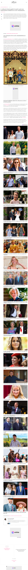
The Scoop (7, 105)
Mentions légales (7, 549)
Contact (14, 561)
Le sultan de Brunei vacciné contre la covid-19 (12, 33)
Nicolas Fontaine (11, 518)
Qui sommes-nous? (14, 560)
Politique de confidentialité (7, 548)
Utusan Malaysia (24, 117)
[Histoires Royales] (14, 2)
